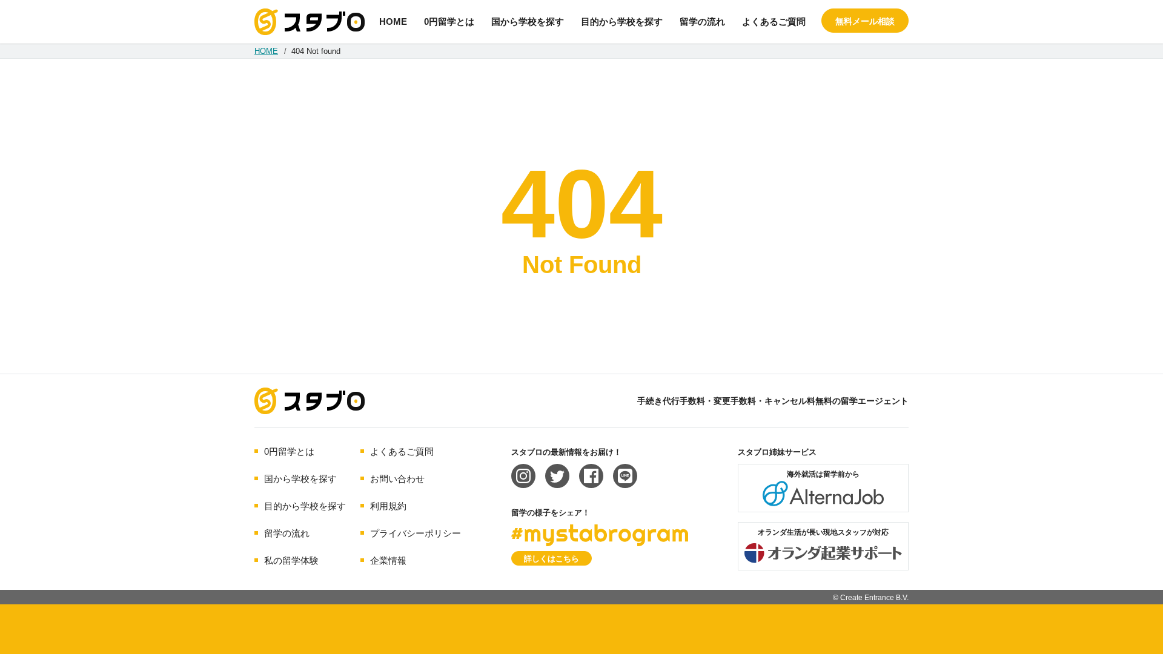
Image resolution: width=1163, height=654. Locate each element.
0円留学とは (449, 21)
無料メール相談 (865, 21)
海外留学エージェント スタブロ (309, 401)
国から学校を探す (527, 21)
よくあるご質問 (774, 21)
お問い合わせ (397, 479)
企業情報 (388, 560)
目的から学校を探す (622, 21)
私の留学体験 (291, 560)
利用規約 (388, 506)
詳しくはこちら (551, 558)
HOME (393, 21)
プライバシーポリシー (415, 533)
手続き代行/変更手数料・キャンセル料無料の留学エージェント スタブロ (309, 21)
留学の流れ (702, 21)
